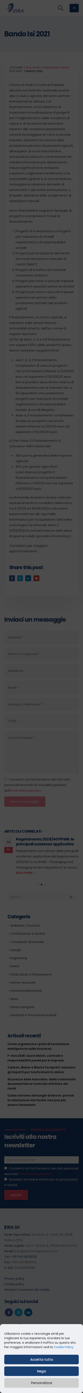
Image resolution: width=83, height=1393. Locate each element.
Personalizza (41, 1383)
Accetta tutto (41, 1359)
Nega (41, 1371)
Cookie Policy (63, 1347)
